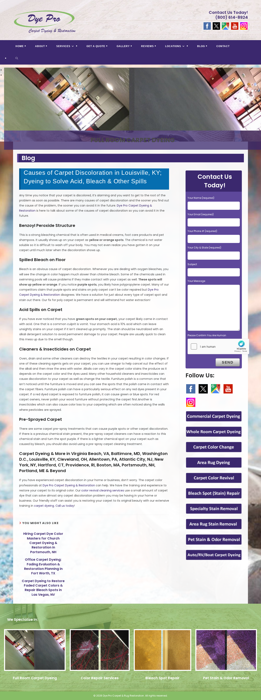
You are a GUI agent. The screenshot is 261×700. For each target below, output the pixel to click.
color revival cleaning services (102, 490)
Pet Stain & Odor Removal (226, 678)
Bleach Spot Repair (162, 678)
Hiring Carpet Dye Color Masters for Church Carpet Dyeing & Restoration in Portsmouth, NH (43, 543)
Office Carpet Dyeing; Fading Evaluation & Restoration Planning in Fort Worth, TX (43, 566)
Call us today (64, 506)
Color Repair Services (100, 678)
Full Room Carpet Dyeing (35, 678)
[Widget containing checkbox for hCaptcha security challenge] (218, 346)
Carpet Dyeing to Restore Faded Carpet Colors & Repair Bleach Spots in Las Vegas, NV (43, 588)
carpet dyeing (44, 506)
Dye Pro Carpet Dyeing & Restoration (69, 485)
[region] (130, 107)
